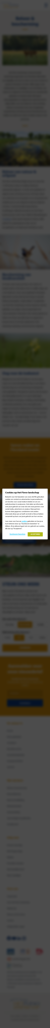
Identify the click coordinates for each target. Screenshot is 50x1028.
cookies (24, 521)
